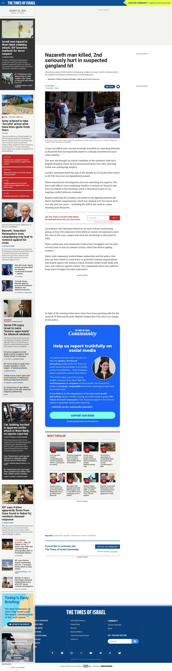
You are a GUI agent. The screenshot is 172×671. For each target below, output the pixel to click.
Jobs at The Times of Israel (80, 636)
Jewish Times (38, 624)
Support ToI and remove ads (159, 3)
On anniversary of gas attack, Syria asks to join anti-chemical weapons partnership (17, 389)
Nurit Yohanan (10, 437)
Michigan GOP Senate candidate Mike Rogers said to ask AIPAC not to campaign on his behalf (74, 490)
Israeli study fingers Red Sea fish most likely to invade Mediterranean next (90, 460)
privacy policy (75, 624)
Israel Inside (58, 535)
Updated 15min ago (16, 117)
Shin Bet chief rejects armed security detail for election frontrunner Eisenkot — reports (24, 269)
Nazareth (67, 535)
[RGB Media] (87, 666)
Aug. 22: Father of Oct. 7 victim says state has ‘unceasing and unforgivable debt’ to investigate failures (24, 547)
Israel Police (91, 535)
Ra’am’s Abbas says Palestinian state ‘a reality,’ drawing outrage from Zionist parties (90, 490)
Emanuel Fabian (8, 57)
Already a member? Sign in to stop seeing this (82, 421)
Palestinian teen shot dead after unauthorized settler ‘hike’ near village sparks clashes (17, 471)
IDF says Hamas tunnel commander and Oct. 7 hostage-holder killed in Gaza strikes (23, 564)
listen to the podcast (20, 624)
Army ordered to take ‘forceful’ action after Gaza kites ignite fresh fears (16, 125)
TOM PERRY (7, 321)
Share (111, 86)
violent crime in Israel (78, 535)
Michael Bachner (9, 246)
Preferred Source (93, 79)
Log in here (114, 551)
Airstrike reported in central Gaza (16, 196)
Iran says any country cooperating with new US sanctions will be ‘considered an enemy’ (57, 459)
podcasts (36, 643)
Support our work (82, 415)
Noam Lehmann (22, 437)
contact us (74, 639)
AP (17, 589)
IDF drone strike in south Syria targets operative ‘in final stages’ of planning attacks (16, 366)
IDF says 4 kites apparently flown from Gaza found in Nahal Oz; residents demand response (17, 513)
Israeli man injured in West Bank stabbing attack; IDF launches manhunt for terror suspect (14, 47)
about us (74, 628)
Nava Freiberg (18, 382)
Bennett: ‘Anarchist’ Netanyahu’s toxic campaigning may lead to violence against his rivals (107, 489)
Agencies (8, 382)
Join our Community (138, 3)
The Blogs (36, 639)
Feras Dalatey (17, 321)
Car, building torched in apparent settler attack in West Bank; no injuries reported (16, 429)
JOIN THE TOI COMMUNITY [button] (107, 547)
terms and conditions (78, 621)
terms (111, 222)
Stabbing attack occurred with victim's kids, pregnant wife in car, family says (16, 185)
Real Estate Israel (40, 636)
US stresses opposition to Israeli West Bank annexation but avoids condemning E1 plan (106, 460)
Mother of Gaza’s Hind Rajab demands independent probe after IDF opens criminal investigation (24, 582)
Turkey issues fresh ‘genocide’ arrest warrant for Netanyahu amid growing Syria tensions (56, 490)
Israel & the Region (40, 621)
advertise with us (76, 632)
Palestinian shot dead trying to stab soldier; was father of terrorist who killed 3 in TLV (24, 78)
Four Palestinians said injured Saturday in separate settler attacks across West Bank (16, 458)
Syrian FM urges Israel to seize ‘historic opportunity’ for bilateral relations (17, 330)
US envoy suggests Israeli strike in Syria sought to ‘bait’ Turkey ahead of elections (74, 459)
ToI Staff (50, 86)
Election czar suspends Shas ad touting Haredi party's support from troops (17, 162)
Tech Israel (37, 632)
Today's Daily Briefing (17, 600)
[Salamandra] (106, 666)
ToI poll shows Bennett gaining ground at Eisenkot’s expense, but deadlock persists (23, 285)
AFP (6, 394)
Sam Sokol (28, 292)
